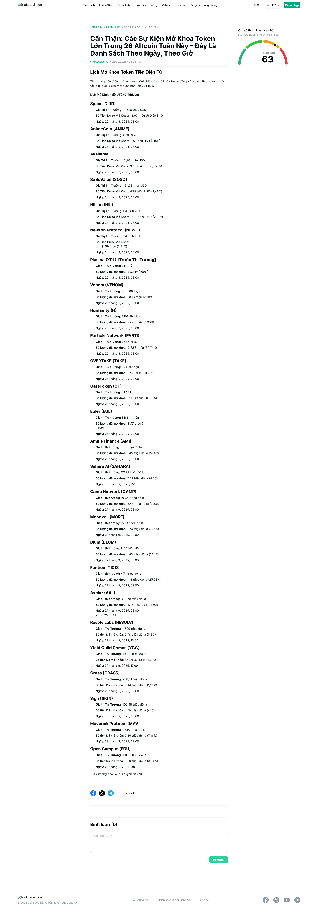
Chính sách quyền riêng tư (174, 899)
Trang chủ (96, 26)
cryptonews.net (100, 61)
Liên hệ (204, 899)
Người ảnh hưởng (147, 5)
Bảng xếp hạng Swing (203, 5)
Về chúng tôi (140, 899)
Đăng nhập (292, 5)
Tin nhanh (89, 5)
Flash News (113, 26)
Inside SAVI (106, 5)
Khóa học (180, 5)
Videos (166, 5)
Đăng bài (218, 859)
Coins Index (125, 5)
